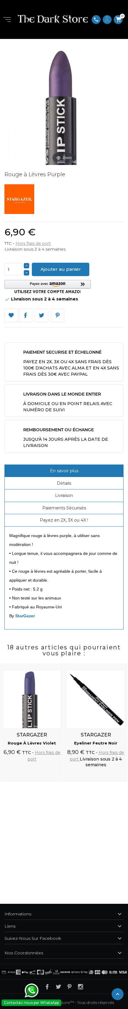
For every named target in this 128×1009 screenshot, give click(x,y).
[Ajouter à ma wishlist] (11, 315)
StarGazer (25, 615)
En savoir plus (64, 470)
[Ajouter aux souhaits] (53, 664)
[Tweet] (41, 315)
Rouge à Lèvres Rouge (96, 743)
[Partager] (25, 315)
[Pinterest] (57, 315)
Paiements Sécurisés (64, 508)
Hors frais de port (33, 243)
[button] (47, 286)
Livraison (64, 495)
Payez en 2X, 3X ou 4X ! (64, 520)
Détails (64, 483)
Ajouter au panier (60, 269)
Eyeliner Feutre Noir (31, 743)
